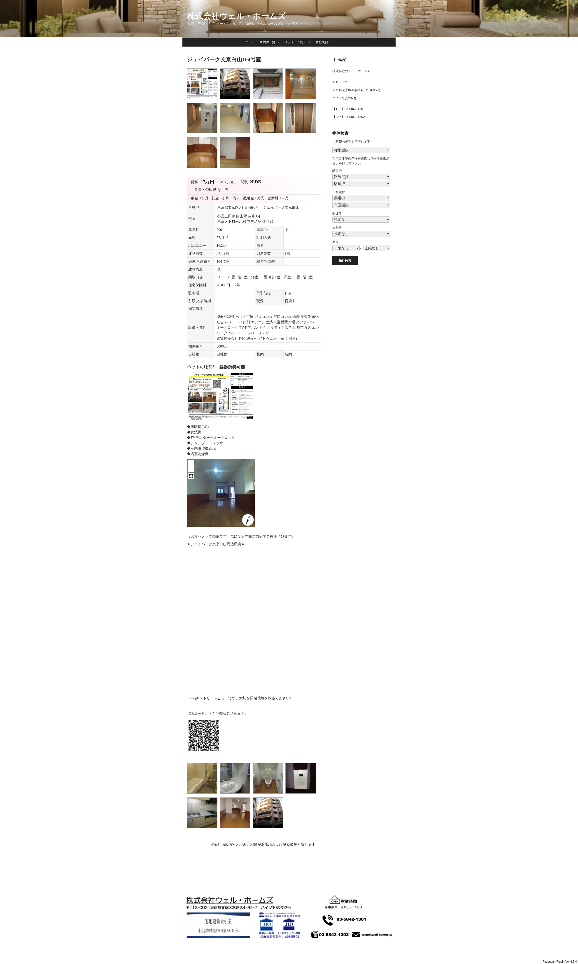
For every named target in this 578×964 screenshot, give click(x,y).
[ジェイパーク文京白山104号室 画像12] (236, 795)
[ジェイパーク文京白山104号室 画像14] (301, 795)
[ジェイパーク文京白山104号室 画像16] (236, 829)
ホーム (250, 42)
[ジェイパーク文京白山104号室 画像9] (203, 169)
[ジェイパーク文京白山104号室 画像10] (236, 169)
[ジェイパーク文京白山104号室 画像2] (236, 100)
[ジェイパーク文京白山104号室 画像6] (236, 134)
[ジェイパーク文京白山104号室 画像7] (269, 134)
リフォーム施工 (295, 42)
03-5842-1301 (355, 109)
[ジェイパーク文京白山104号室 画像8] (301, 134)
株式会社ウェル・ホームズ (236, 16)
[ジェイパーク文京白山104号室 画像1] (203, 100)
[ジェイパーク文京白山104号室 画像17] (269, 829)
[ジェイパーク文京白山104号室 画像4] (301, 100)
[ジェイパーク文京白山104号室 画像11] (203, 795)
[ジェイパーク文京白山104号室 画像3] (269, 100)
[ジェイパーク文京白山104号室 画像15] (203, 829)
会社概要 (321, 42)
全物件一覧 (267, 42)
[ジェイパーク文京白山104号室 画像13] (269, 795)
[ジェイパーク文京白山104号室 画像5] (203, 134)
